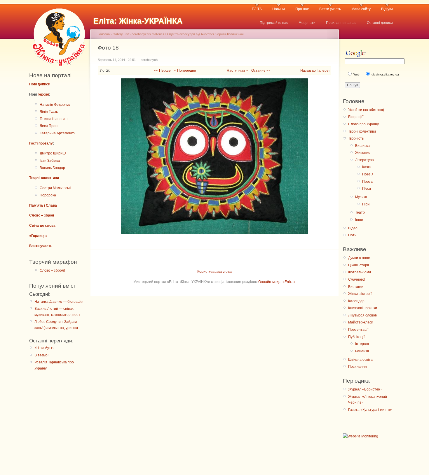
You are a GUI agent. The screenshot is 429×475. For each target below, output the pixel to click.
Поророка (48, 195)
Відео (353, 228)
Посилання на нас (341, 23)
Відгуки (387, 9)
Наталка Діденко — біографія (58, 302)
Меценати (307, 23)
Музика (361, 197)
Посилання (357, 367)
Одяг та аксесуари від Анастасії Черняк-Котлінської (205, 34)
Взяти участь (330, 9)
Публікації (356, 337)
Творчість (356, 138)
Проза (367, 182)
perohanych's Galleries (148, 34)
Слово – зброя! (52, 270)
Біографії (355, 117)
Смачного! (356, 279)
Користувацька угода (214, 272)
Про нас (302, 9)
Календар (356, 301)
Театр (360, 212)
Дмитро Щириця (53, 153)
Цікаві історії (358, 265)
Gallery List (121, 34)
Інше (359, 220)
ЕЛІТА (257, 9)
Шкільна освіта (360, 360)
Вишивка (362, 146)
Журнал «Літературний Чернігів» (367, 399)
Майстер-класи (360, 322)
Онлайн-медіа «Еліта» (277, 282)
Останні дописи (380, 23)
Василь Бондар (52, 168)
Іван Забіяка (50, 161)
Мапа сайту (361, 9)
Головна (104, 34)
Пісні (366, 204)
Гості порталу (41, 143)
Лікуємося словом (362, 315)
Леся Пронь (49, 126)
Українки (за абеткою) (366, 110)
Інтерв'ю (362, 344)
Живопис (362, 153)
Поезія (368, 174)
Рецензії (362, 351)
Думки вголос (359, 258)
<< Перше (162, 70)
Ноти (352, 235)
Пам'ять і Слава (43, 205)
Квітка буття (44, 348)
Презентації (358, 330)
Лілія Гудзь (49, 112)
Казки (367, 167)
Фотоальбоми (359, 272)
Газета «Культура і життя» (370, 410)
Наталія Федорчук (55, 105)
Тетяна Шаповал (53, 119)
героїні (43, 94)
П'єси (366, 189)
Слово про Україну (363, 124)
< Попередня (185, 70)
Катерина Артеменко (57, 133)
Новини (278, 9)
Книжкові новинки (362, 308)
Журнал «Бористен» (365, 389)
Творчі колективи (44, 178)
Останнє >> (260, 70)
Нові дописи (39, 84)
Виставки (355, 287)
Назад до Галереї (314, 70)
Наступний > (237, 70)
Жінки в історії (360, 294)
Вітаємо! (41, 355)
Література (364, 160)
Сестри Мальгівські (55, 188)
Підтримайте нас (274, 23)
